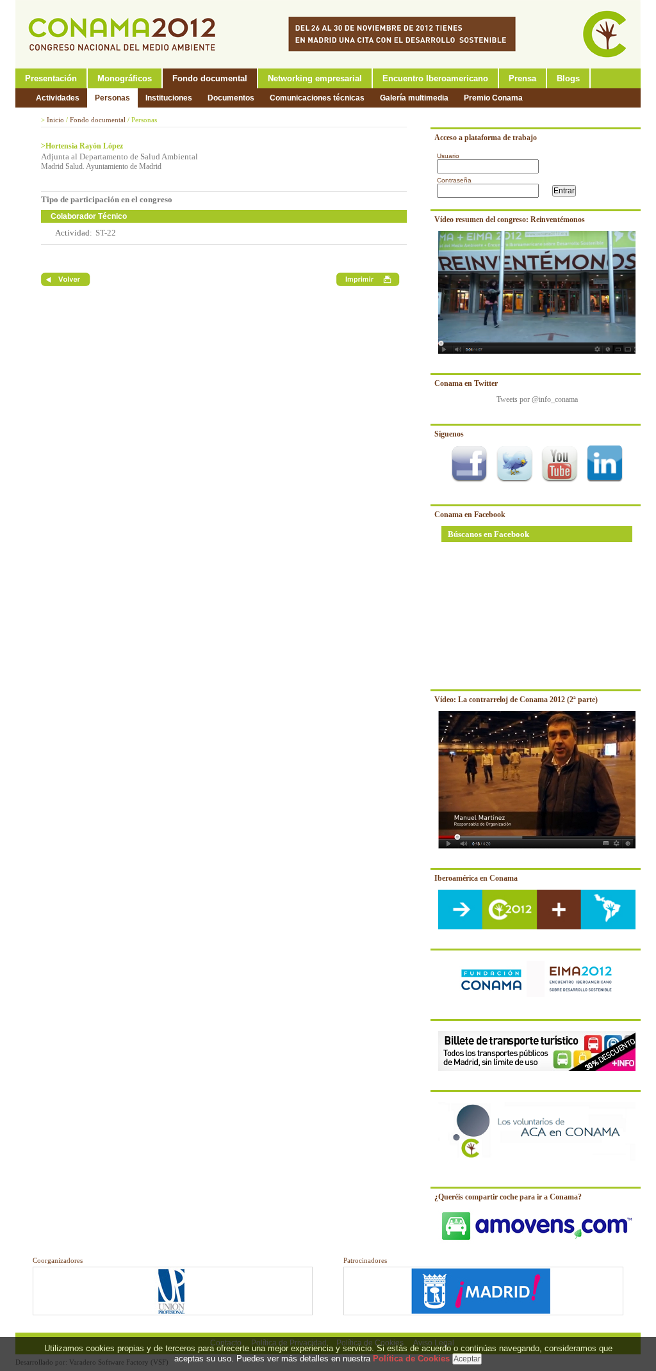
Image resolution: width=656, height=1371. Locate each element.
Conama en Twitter (466, 383)
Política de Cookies (411, 1358)
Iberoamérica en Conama (476, 878)
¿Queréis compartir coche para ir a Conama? (508, 1196)
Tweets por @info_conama (537, 399)
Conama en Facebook (469, 514)
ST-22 (105, 232)
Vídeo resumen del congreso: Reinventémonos (509, 219)
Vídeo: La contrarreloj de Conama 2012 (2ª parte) (516, 699)
